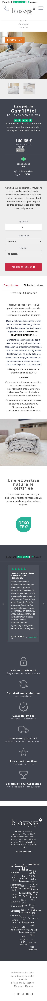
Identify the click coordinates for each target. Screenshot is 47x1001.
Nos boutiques (24, 911)
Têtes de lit (15, 896)
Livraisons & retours (22, 982)
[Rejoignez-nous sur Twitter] (18, 994)
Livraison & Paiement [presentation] (23, 292)
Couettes (23, 27)
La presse (32, 941)
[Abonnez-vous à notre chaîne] (27, 994)
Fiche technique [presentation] (33, 285)
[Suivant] (43, 603)
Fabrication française (25, 894)
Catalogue (23, 24)
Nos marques (32, 948)
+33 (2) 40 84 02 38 (32, 873)
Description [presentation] (11, 285)
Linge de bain (15, 928)
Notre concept (23, 851)
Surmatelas (16, 906)
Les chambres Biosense (24, 929)
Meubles (15, 901)
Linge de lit (15, 921)
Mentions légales (23, 986)
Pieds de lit (15, 888)
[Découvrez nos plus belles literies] (23, 994)
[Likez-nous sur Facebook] (14, 994)
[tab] (11, 286)
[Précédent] (3, 603)
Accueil (23, 20)
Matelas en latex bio (14, 876)
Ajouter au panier (22, 267)
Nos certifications (26, 887)
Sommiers (15, 884)
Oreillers (15, 915)
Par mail (32, 924)
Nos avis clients (23, 903)
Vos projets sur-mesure (23, 940)
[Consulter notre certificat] (23, 526)
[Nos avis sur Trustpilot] (32, 994)
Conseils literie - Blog (32, 932)
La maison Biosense (24, 879)
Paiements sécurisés (22, 972)
